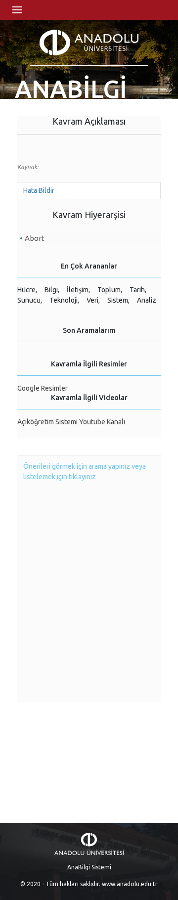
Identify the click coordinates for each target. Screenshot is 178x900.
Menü (17, 10)
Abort (34, 238)
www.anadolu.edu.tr (130, 884)
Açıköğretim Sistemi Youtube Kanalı (71, 422)
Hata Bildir (38, 190)
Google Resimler (42, 388)
